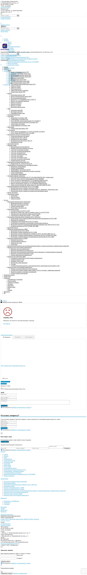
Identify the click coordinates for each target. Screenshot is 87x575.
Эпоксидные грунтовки (18, 124)
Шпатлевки (10, 127)
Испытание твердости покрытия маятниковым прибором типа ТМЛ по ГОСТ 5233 (35, 224)
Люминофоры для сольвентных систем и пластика (25, 171)
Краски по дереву (16, 105)
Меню (4, 26)
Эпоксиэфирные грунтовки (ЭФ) (20, 125)
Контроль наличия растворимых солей (22, 253)
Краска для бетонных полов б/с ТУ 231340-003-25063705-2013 (29, 183)
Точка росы (14, 244)
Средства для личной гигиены (20, 150)
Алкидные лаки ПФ (17, 110)
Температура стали (16, 243)
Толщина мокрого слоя (17, 259)
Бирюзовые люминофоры (18, 166)
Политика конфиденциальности (10, 543)
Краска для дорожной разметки (20, 101)
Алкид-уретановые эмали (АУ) (20, 72)
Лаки (8, 108)
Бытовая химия (11, 145)
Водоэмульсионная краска (18, 98)
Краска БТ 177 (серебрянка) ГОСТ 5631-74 (23, 99)
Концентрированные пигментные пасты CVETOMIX (23, 186)
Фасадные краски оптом (18, 107)
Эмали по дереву (16, 87)
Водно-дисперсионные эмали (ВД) (21, 75)
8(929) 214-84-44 (34, 519)
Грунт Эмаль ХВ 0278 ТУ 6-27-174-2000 (22, 133)
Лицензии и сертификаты (11, 501)
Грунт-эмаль (7, 466)
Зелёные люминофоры (17, 168)
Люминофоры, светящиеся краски (14, 471)
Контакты (7, 291)
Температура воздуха (17, 240)
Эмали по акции (15, 198)
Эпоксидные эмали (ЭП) (18, 92)
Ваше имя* (20, 555)
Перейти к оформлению (20, 573)
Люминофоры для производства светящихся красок (22, 165)
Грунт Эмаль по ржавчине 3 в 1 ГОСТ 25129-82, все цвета (28, 131)
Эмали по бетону (16, 86)
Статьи (3, 508)
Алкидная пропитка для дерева (20, 136)
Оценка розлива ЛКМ (17, 206)
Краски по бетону (16, 104)
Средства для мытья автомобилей (20, 151)
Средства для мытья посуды (19, 154)
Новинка (17, 337)
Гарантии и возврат (13, 282)
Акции (6, 39)
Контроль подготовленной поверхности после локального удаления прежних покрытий (36, 252)
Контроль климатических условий (17, 238)
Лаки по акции (15, 197)
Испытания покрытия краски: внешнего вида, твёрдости (23, 217)
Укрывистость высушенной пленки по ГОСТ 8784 (25, 214)
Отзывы (9, 290)
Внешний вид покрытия (18, 220)
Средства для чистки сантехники (20, 159)
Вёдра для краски (12, 192)
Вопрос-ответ (11, 287)
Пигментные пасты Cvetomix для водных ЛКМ (24, 188)
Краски (9, 93)
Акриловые (14, 195)
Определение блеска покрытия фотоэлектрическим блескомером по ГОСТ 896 (34, 218)
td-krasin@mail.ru (5, 7)
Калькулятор (4, 31)
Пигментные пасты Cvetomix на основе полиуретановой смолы (29, 191)
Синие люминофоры (17, 172)
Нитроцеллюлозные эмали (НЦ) (20, 81)
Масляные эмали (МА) (17, 78)
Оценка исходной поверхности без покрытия (24, 269)
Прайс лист (4, 510)
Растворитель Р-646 (16, 142)
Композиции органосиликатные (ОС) (18, 162)
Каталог (6, 40)
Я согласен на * (17, 407)
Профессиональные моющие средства (22, 148)
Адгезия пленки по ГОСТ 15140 (20, 211)
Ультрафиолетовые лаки (18, 113)
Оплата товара (11, 281)
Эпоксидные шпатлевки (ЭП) (19, 128)
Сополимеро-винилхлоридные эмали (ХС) (23, 84)
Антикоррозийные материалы (16, 175)
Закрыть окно (4, 441)
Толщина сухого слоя (17, 261)
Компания (7, 278)
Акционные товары (13, 194)
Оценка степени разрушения (19, 273)
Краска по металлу (16, 102)
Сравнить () (4, 60)
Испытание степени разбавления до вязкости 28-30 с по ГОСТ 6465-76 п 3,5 (33, 233)
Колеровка (4, 507)
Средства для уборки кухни (19, 157)
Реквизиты (10, 285)
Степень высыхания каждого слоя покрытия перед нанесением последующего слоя (35, 265)
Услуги (6, 200)
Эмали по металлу (16, 89)
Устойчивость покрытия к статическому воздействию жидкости (29, 223)
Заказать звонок (5, 25)
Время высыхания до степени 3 (20, 203)
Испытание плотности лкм (19, 208)
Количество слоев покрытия (19, 262)
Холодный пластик (13, 143)
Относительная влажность (18, 241)
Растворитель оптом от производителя (18, 134)
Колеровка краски (12, 227)
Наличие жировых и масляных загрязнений (23, 272)
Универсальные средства (18, 160)
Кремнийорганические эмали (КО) (21, 76)
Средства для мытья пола (18, 153)
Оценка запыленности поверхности (21, 255)
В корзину (4, 383)
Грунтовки (10, 116)
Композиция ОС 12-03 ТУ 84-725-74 (21, 163)
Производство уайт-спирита (19, 139)
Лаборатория (4, 478)
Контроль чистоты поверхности (20, 249)
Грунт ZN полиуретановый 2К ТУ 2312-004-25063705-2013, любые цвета (32, 177)
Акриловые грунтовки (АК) (19, 118)
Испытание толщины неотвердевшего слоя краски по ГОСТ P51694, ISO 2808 (33, 235)
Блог (8, 288)
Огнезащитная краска (13, 114)
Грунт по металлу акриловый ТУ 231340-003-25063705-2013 (28, 182)
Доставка (10, 284)
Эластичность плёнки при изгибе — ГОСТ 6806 (25, 215)
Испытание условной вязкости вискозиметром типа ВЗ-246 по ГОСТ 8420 (32, 237)
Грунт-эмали (11, 130)
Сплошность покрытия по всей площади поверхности (26, 258)
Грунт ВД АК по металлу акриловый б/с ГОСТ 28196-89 (27, 179)
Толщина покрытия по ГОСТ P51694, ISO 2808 (24, 226)
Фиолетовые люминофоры (18, 174)
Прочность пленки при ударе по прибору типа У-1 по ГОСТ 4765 (30, 212)
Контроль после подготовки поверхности (19, 247)
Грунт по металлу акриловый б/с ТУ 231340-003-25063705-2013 (29, 180)
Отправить (4, 405)
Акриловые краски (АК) (18, 95)
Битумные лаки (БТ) (17, 111)
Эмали (9, 42)
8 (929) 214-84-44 (6, 18)
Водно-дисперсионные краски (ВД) (21, 96)
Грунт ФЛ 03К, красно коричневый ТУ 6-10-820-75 (26, 121)
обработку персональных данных (21, 407)
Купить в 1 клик (5, 381)
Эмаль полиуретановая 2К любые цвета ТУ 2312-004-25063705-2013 (31, 185)
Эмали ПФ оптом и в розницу (19, 90)
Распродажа (6, 337)
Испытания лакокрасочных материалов (18, 201)
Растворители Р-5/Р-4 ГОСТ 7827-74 (21, 140)
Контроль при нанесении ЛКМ (16, 256)
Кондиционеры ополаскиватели (20, 147)
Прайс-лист (7, 276)
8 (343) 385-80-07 (6, 17)
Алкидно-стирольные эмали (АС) (20, 73)
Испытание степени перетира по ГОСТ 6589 (24, 232)
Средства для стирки (17, 156)
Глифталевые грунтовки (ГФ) (19, 119)
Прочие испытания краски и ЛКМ (17, 229)
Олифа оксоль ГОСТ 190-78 (19, 137)
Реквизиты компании (7, 514)
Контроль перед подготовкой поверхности (19, 267)
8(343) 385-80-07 (24, 519)
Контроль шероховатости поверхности (22, 250)
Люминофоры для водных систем (20, 169)
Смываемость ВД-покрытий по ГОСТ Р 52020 (24, 221)
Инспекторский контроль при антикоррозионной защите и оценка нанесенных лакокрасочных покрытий (38, 246)
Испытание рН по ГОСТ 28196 (20, 230)
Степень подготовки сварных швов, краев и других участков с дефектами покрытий (35, 270)
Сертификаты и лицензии (15, 279)
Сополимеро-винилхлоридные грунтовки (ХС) (24, 122)
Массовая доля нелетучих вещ (19, 204)
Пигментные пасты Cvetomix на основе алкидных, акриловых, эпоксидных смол (34, 189)
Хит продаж (29, 337)
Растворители (8, 459)
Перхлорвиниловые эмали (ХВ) (20, 82)
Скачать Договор (6, 525)
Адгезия (13, 264)
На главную (6, 323)
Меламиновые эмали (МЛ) (18, 79)
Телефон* (19, 558)
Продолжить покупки (6, 573)
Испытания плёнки (13, 209)
